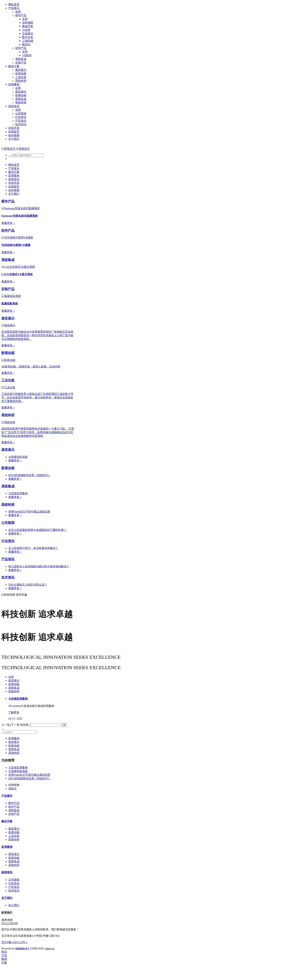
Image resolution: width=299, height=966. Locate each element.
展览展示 (8, 318)
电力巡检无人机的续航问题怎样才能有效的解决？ (38, 566)
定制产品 (8, 289)
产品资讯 (8, 559)
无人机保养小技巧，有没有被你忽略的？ (33, 548)
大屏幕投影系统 (18, 456)
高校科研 (8, 415)
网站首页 (13, 4)
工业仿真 (8, 380)
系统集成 (8, 260)
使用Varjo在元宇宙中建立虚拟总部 (29, 511)
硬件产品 (8, 201)
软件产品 (8, 230)
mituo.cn (50, 948)
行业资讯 (8, 541)
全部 (18, 11)
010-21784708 (9, 923)
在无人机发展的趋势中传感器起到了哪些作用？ (37, 529)
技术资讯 (8, 577)
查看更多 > (8, 223)
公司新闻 (8, 522)
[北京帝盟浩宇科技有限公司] (15, 148)
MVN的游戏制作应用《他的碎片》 (29, 475)
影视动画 (8, 353)
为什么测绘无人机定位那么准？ (27, 584)
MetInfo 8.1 (22, 948)
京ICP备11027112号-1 (14, 942)
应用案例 (13, 738)
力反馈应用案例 (18, 493)
